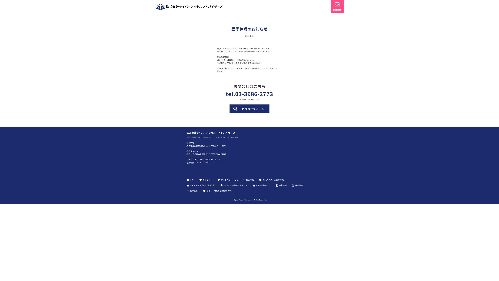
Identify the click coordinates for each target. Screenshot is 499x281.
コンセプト (207, 179)
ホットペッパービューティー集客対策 (237, 179)
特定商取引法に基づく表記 (196, 137)
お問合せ (194, 191)
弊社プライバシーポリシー (219, 137)
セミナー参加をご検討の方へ (219, 191)
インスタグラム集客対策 (273, 179)
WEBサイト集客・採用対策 (236, 185)
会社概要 (283, 185)
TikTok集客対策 (263, 185)
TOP (192, 179)
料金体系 (234, 137)
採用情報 (299, 185)
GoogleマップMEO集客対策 (202, 185)
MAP (224, 145)
